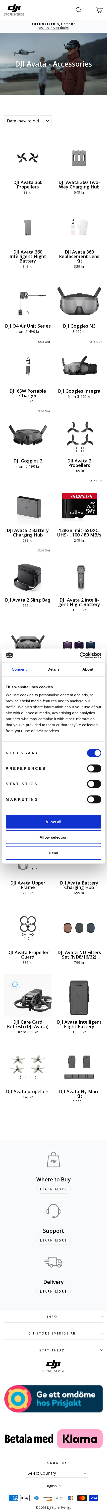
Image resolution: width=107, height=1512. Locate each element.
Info (52, 1317)
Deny (53, 853)
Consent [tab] (19, 669)
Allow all (53, 821)
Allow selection (54, 837)
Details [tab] (54, 669)
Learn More (53, 1240)
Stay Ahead (52, 1350)
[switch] (94, 768)
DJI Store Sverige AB (52, 1333)
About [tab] (87, 669)
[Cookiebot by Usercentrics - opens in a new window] (79, 655)
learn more (53, 1189)
